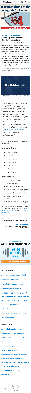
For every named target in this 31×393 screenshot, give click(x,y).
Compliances (4, 279)
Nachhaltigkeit (19, 304)
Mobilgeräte (5, 358)
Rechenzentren (21, 309)
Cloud (24, 275)
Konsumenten (18, 300)
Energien (12, 288)
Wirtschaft (5, 375)
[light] (22, 2)
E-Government (5, 288)
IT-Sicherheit (6, 350)
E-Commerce (21, 284)
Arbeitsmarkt (11, 329)
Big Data (18, 275)
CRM (8, 279)
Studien (12, 366)
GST (14, 213)
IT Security (10, 300)
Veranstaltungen (17, 371)
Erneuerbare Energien (22, 338)
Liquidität (25, 300)
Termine (18, 366)
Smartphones (25, 362)
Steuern (19, 313)
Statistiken (4, 366)
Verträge (4, 317)
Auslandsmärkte (5, 333)
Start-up (15, 313)
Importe (13, 346)
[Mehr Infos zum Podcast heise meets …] (15, 252)
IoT (2, 300)
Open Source (12, 309)
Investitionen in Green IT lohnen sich (15, 219)
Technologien (24, 313)
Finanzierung (7, 293)
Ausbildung (19, 329)
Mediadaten (15, 390)
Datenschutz (22, 333)
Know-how (15, 351)
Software (10, 313)
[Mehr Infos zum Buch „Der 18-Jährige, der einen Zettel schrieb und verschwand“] (15, 17)
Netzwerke (5, 309)
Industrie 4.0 (18, 346)
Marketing (13, 305)
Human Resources (9, 296)
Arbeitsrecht (4, 275)
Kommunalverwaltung (7, 354)
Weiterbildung (11, 317)
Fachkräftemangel (15, 342)
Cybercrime (14, 279)
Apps (2, 329)
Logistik (7, 304)
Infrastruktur (23, 296)
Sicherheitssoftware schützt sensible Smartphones (16, 226)
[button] (25, 2)
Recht (18, 362)
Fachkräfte (17, 288)
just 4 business (8, 389)
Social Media (4, 313)
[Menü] (29, 2)
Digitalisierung (7, 284)
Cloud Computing (15, 333)
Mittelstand (24, 354)
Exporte (9, 342)
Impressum (23, 389)
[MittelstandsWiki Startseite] (8, 2)
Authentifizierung (12, 275)
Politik (14, 362)
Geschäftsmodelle (20, 293)
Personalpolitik (6, 362)
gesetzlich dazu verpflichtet (13, 129)
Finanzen (22, 342)
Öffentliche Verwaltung (13, 374)
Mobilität (12, 358)
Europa (3, 342)
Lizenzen (3, 304)
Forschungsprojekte (6, 346)
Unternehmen (6, 371)
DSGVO (16, 284)
